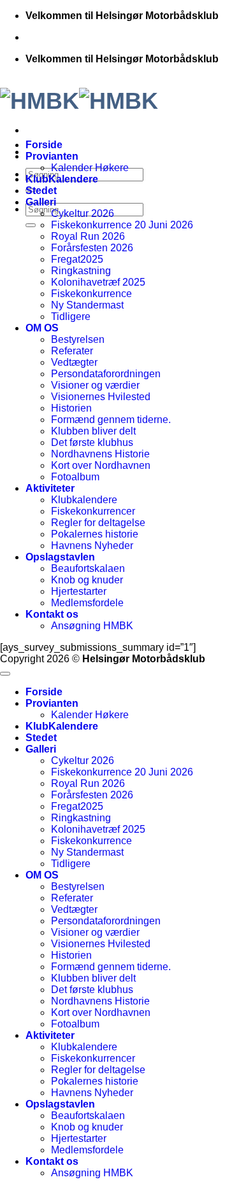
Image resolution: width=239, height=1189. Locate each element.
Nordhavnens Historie (100, 453)
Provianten (51, 156)
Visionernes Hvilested (100, 396)
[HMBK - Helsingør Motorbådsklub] (119, 95)
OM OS (42, 328)
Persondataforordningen (106, 373)
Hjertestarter (78, 591)
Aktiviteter (50, 488)
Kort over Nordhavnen (100, 465)
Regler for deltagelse (98, 522)
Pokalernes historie (94, 534)
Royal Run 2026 (88, 236)
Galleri (40, 202)
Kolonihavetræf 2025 (98, 282)
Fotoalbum (75, 476)
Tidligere (71, 316)
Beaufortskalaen (88, 568)
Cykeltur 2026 (82, 213)
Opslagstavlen (60, 557)
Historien (71, 408)
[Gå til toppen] (5, 674)
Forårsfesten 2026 (92, 247)
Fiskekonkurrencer (93, 511)
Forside (43, 144)
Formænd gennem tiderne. (111, 419)
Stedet (41, 190)
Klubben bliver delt (93, 431)
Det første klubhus (92, 442)
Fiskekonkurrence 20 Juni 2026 (122, 224)
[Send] (30, 225)
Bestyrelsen (78, 339)
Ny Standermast (87, 305)
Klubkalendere (84, 499)
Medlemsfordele (87, 602)
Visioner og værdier (95, 385)
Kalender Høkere (90, 167)
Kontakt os (51, 614)
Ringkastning (81, 270)
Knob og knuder (87, 579)
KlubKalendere (61, 179)
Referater (72, 350)
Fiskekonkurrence (91, 293)
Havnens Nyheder (92, 545)
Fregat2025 (77, 259)
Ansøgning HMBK (92, 625)
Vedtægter (74, 362)
